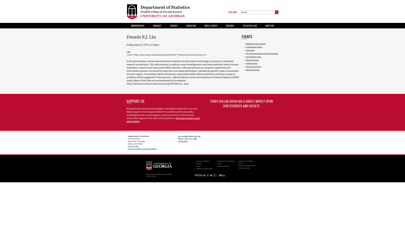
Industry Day (252, 63)
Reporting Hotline (244, 168)
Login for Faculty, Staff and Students (142, 149)
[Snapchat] (217, 175)
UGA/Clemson (252, 60)
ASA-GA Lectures (253, 67)
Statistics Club (250, 25)
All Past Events (253, 70)
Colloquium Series (254, 47)
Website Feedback (223, 166)
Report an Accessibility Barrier (246, 162)
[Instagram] (214, 175)
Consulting (191, 25)
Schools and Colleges (202, 161)
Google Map (183, 141)
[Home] (163, 10)
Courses (173, 25)
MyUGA (198, 166)
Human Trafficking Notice (247, 165)
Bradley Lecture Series (256, 44)
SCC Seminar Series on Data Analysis (262, 53)
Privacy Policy (133, 146)
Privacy (219, 163)
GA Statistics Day (253, 57)
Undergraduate (137, 25)
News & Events (211, 25)
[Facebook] (208, 175)
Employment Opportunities (204, 169)
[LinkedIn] (224, 175)
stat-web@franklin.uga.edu (189, 136)
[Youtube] (220, 175)
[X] (211, 175)
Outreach (250, 50)
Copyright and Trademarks (226, 161)
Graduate (157, 25)
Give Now (232, 12)
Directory (269, 25)
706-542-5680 (190, 139)
